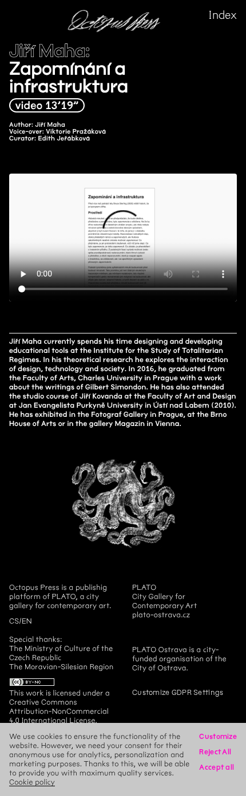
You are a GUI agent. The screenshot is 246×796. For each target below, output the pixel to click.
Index (223, 15)
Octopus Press (34, 587)
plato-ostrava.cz (161, 614)
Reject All (215, 751)
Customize (218, 736)
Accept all (216, 767)
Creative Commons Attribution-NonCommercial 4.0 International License (59, 711)
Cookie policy (32, 782)
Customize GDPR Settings (177, 692)
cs (14, 621)
